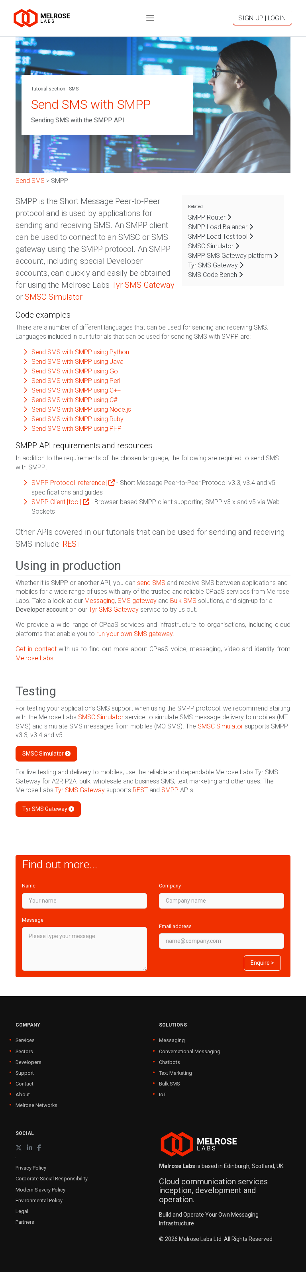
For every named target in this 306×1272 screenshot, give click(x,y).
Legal (22, 1211)
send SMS (151, 583)
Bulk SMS (183, 601)
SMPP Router (207, 217)
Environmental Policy (39, 1200)
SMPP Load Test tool (218, 236)
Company (170, 886)
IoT (162, 1094)
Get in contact (36, 649)
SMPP (169, 790)
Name (28, 886)
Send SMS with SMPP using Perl (75, 381)
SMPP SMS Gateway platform (231, 255)
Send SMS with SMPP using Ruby (77, 419)
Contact (24, 1084)
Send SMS (30, 181)
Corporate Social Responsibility (52, 1179)
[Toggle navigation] (150, 18)
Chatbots (169, 1062)
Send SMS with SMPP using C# (74, 400)
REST (72, 544)
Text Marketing (175, 1073)
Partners (25, 1222)
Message (32, 920)
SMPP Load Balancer (218, 227)
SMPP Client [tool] (57, 502)
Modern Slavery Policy (40, 1190)
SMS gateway (137, 601)
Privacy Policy (31, 1168)
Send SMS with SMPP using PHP (76, 428)
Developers (28, 1062)
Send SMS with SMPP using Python (80, 352)
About (23, 1094)
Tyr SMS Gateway (213, 265)
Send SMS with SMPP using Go (74, 371)
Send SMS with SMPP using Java (77, 361)
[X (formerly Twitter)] (19, 1148)
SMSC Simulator (211, 246)
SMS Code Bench (213, 275)
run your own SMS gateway (134, 634)
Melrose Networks (36, 1105)
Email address (175, 926)
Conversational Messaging (189, 1051)
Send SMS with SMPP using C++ (76, 390)
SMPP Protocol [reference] (69, 483)
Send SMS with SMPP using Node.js (81, 409)
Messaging (99, 601)
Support (25, 1073)
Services (25, 1040)
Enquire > (262, 963)
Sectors (24, 1051)
